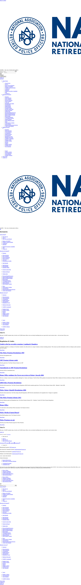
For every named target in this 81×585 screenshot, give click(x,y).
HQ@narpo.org (13, 447)
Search (1, 71)
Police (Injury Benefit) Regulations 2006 (13, 390)
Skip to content (3, 0)
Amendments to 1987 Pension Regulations (13, 368)
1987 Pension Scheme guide (9, 360)
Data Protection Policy (7, 474)
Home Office (4, 405)
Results (2, 75)
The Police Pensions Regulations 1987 (12, 353)
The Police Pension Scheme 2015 (10, 397)
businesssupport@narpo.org (20, 449)
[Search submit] (1, 74)
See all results (3, 76)
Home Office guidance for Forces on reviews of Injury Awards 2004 (22, 375)
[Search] (16, 71)
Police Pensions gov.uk (7, 420)
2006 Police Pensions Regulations (10, 383)
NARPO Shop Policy (7, 472)
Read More (2, 350)
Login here (9, 434)
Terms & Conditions (7, 471)
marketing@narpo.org (16, 451)
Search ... (2, 72)
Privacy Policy (5, 470)
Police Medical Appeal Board (9, 412)
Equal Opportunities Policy (8, 473)
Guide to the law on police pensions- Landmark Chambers (19, 344)
